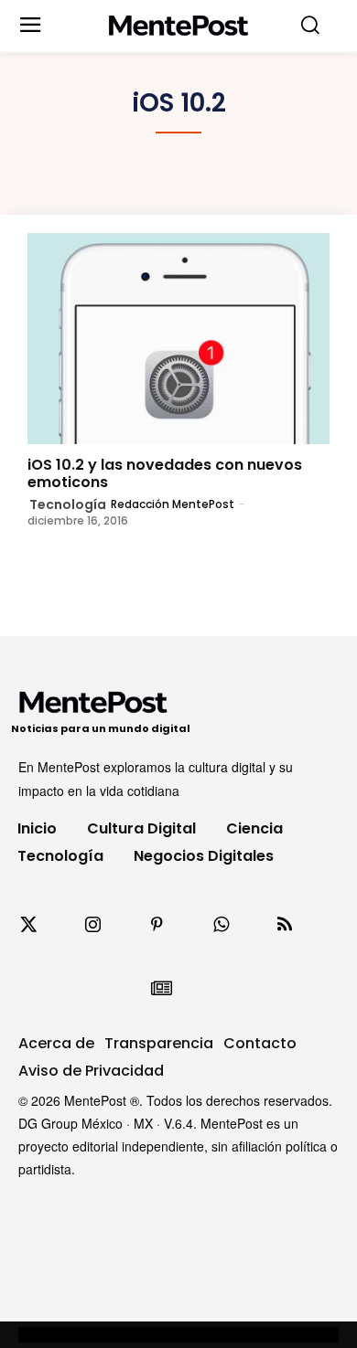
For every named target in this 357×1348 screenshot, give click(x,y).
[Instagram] (92, 924)
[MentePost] (179, 25)
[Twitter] (28, 924)
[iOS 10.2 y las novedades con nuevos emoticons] (178, 338)
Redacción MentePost (172, 504)
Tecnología (67, 504)
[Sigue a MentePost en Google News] (161, 988)
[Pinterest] (156, 924)
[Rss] (284, 924)
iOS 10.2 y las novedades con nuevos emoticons (164, 473)
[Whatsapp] (220, 924)
